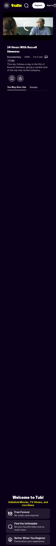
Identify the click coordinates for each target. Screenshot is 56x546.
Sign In (50, 5)
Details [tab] (33, 87)
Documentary (14, 57)
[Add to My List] (12, 78)
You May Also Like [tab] (16, 87)
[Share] (20, 78)
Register (39, 5)
